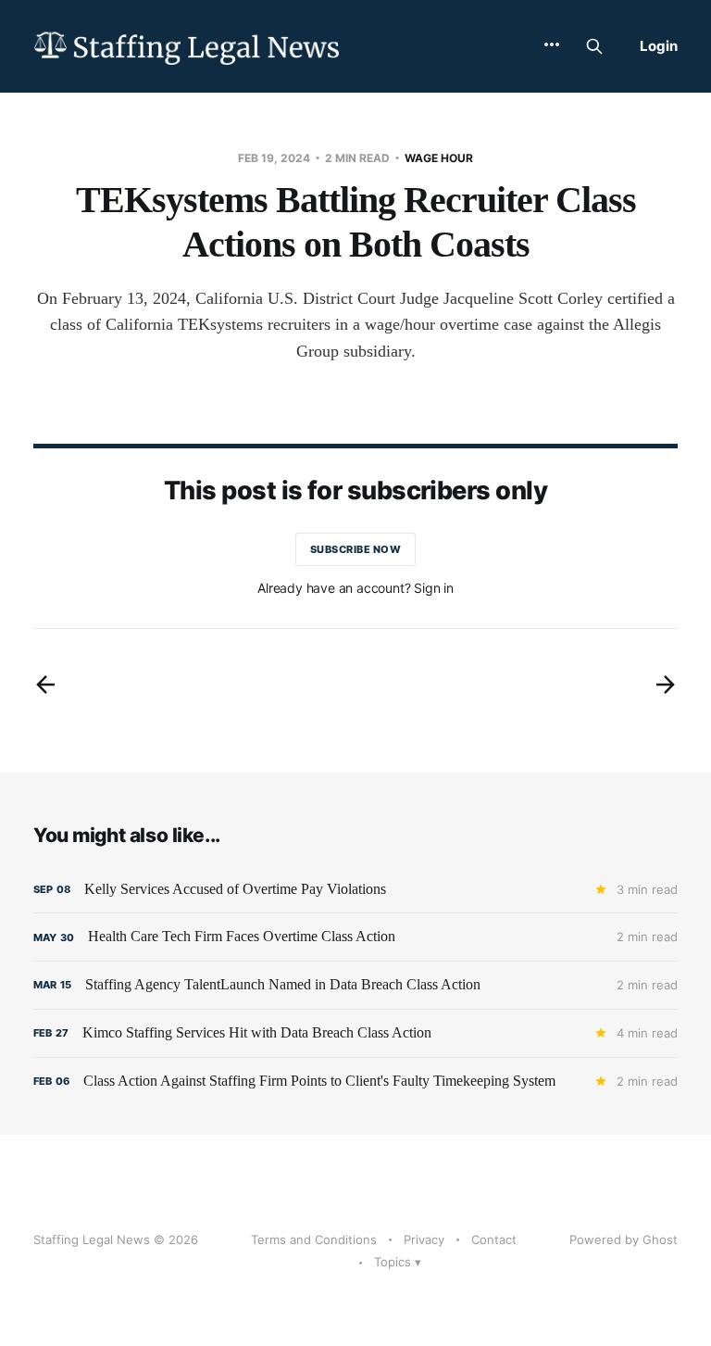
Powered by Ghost (623, 1239)
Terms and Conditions (314, 1239)
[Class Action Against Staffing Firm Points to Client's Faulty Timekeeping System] (355, 1081)
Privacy (424, 1239)
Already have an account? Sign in (355, 588)
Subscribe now (356, 549)
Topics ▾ (397, 1261)
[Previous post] (45, 684)
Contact (494, 1239)
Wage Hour (439, 158)
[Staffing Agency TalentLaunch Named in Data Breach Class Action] (355, 985)
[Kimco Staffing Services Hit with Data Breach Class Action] (355, 1033)
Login (659, 46)
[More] (552, 44)
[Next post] (666, 684)
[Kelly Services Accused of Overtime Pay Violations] (355, 889)
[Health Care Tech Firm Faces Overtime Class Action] (355, 937)
